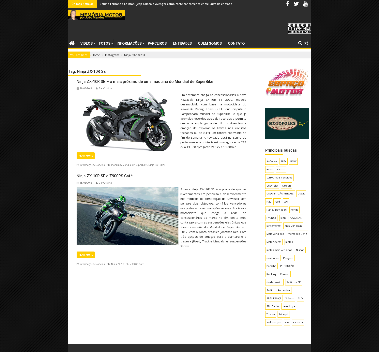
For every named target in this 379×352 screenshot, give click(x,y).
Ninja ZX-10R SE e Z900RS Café (105, 176)
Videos (86, 43)
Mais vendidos (275, 234)
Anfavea (271, 161)
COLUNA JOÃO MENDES (280, 193)
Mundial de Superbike (135, 165)
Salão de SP (293, 282)
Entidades (182, 43)
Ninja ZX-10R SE (157, 165)
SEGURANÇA (273, 298)
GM (286, 201)
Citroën (286, 185)
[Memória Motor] (72, 43)
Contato (236, 43)
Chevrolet (272, 185)
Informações (129, 43)
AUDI (283, 161)
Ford (277, 201)
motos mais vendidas (279, 250)
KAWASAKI (296, 218)
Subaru (289, 298)
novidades (272, 258)
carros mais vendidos (279, 177)
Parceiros (157, 43)
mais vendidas (293, 225)
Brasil (269, 169)
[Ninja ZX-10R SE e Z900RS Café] (127, 189)
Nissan (300, 250)
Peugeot (288, 258)
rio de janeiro (274, 282)
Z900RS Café (137, 264)
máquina (116, 165)
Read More (86, 155)
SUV (300, 298)
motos (289, 242)
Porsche (271, 266)
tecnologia (289, 306)
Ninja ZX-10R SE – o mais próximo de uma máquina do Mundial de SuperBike (145, 81)
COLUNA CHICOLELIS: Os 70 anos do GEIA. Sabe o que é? (137, 4)
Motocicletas (273, 242)
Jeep (283, 218)
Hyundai (271, 218)
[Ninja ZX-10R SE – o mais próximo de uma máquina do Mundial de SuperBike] (127, 95)
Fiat (268, 201)
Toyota (270, 314)
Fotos (105, 43)
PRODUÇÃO (287, 266)
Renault (284, 274)
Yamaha (298, 322)
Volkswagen (273, 322)
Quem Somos (210, 43)
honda (294, 209)
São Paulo (272, 306)
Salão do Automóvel (278, 290)
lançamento (273, 225)
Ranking (271, 274)
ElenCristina (105, 88)
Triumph (284, 314)
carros (281, 169)
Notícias (100, 165)
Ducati (301, 193)
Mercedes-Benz (297, 234)
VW (287, 322)
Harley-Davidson (276, 209)
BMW (293, 161)
